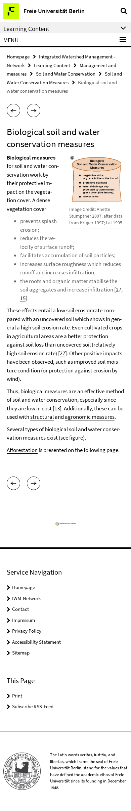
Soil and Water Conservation (65, 74)
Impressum (23, 620)
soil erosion (79, 310)
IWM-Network (26, 598)
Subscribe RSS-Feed (32, 706)
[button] (13, 110)
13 (57, 408)
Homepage (18, 56)
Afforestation (22, 450)
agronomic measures (90, 416)
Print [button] (17, 695)
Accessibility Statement (36, 642)
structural (42, 416)
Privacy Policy (26, 631)
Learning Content (52, 65)
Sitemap (21, 652)
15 (23, 298)
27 (118, 289)
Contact (20, 609)
